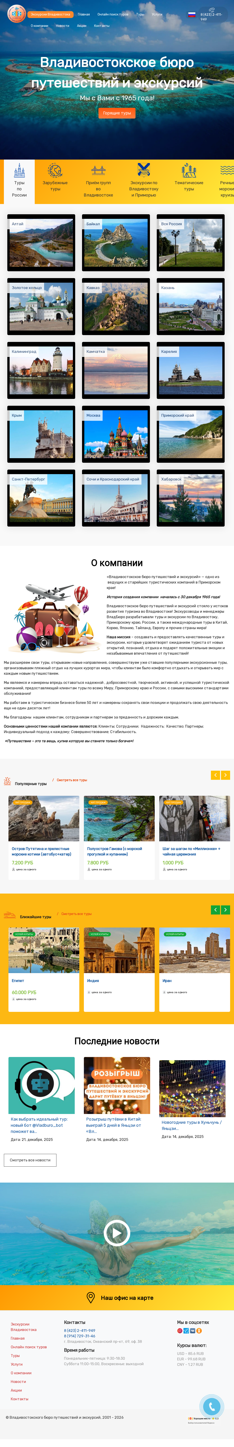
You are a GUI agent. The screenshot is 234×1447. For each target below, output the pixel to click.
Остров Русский (26, 849)
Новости (62, 26)
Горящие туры (117, 113)
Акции (81, 26)
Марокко (170, 981)
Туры (140, 14)
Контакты (101, 26)
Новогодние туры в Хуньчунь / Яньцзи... (192, 1125)
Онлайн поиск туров (113, 14)
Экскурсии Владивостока (50, 14)
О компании (39, 26)
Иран (91, 981)
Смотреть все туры (72, 780)
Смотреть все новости (30, 1160)
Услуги (157, 14)
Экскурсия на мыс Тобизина (112, 849)
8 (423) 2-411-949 (211, 17)
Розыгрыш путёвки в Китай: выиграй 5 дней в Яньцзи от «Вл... (113, 1125)
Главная (84, 14)
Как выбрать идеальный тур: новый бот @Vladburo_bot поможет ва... (39, 1125)
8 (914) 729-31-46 (79, 1336)
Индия (18, 981)
